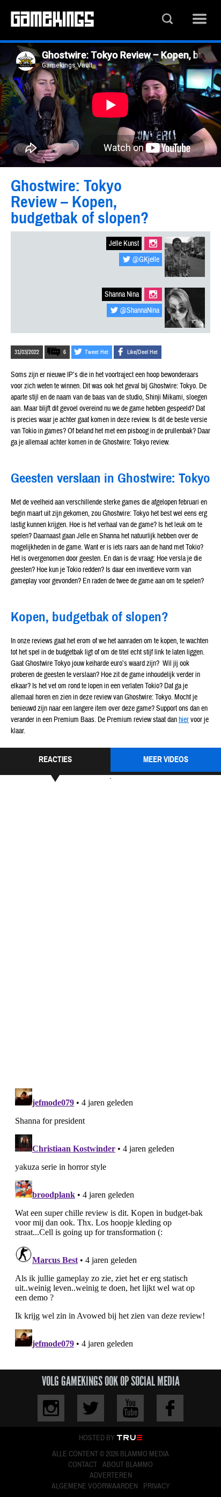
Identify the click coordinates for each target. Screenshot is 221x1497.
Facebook (170, 1408)
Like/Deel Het (142, 352)
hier (184, 720)
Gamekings (52, 20)
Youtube (130, 1408)
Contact (82, 1465)
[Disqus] (110, 933)
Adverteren (111, 1475)
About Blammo (127, 1465)
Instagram (153, 243)
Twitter (90, 1408)
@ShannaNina (139, 310)
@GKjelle (145, 260)
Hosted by (97, 1438)
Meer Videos (165, 759)
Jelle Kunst (124, 244)
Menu (199, 20)
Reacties (55, 759)
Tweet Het (96, 352)
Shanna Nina (122, 294)
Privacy (156, 1486)
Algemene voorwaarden (94, 1486)
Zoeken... (167, 20)
